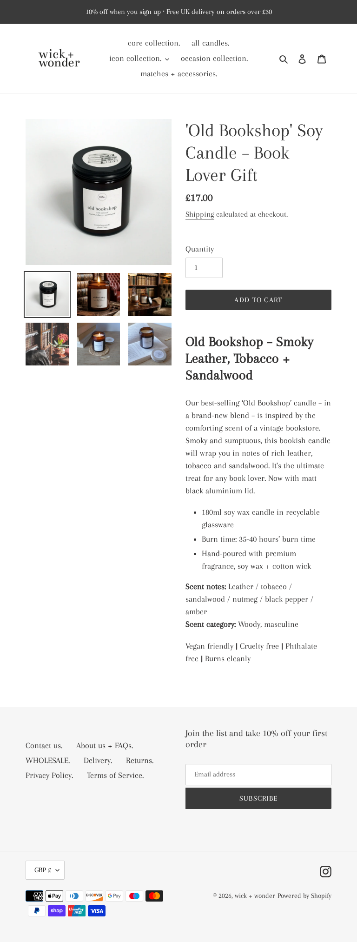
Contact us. (44, 745)
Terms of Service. (115, 775)
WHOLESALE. (48, 760)
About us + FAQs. (104, 745)
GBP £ (42, 870)
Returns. (139, 760)
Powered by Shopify (304, 895)
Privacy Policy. (49, 775)
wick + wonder (255, 895)
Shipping (199, 214)
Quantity (199, 248)
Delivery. (98, 760)
